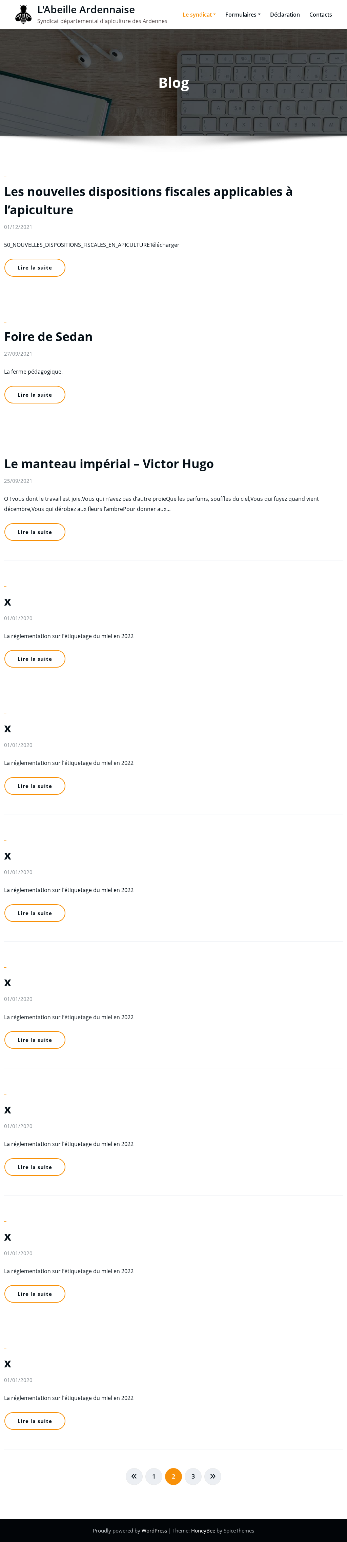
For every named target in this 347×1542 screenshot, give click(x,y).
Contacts (320, 14)
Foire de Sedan (48, 336)
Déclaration (285, 14)
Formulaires (241, 14)
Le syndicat (197, 14)
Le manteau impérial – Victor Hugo (109, 463)
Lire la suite (35, 267)
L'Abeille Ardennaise (86, 9)
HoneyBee (203, 1530)
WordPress (155, 1530)
